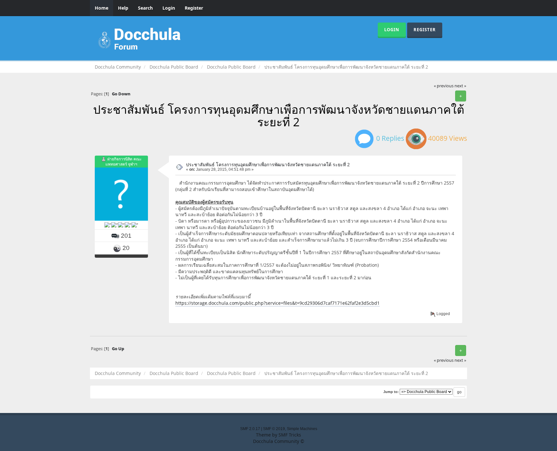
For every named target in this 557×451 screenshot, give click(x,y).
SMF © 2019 (274, 429)
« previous (444, 86)
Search (145, 8)
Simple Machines (302, 429)
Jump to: (391, 392)
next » (460, 86)
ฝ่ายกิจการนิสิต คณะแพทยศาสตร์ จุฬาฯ (123, 161)
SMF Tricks (289, 435)
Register (194, 8)
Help (123, 8)
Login (168, 8)
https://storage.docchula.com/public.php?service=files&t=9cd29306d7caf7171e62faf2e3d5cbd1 (277, 303)
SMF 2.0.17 (250, 429)
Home (101, 8)
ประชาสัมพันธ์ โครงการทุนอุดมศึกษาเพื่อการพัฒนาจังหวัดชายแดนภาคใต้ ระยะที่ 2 (268, 164)
